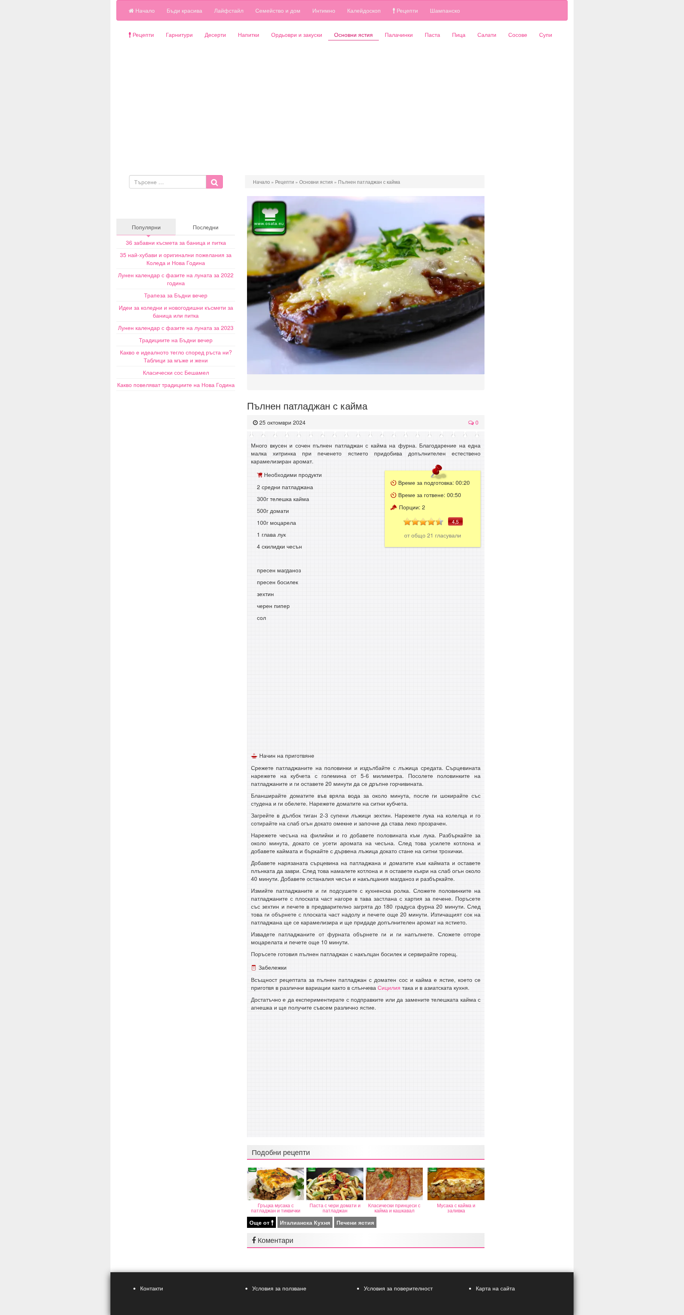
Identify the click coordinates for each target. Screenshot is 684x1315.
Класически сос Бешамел (176, 372)
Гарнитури (179, 34)
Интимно (323, 10)
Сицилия (389, 987)
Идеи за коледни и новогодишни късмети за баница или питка (176, 311)
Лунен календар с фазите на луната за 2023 (176, 328)
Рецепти (406, 10)
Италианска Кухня (305, 1222)
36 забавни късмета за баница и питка (176, 242)
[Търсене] (214, 182)
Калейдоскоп (364, 10)
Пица (459, 34)
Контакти (151, 1288)
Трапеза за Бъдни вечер (175, 295)
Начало (144, 10)
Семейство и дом (277, 10)
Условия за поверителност (398, 1288)
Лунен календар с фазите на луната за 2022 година (176, 279)
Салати (486, 34)
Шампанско (445, 10)
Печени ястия (355, 1222)
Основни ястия (353, 34)
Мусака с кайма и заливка (456, 1208)
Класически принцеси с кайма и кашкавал (394, 1208)
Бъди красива (184, 10)
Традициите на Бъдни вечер (176, 340)
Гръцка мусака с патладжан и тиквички (275, 1208)
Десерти (215, 34)
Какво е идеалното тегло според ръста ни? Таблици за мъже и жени (176, 356)
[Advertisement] (342, 111)
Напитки (248, 34)
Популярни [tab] (146, 227)
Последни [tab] (205, 227)
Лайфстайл (228, 10)
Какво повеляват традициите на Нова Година (176, 385)
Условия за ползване (279, 1288)
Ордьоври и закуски (296, 34)
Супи (545, 34)
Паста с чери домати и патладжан (335, 1208)
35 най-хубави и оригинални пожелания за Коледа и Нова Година (176, 259)
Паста (432, 34)
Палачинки (399, 34)
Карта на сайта (495, 1288)
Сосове (517, 34)
